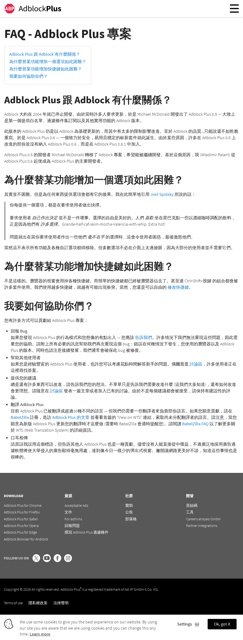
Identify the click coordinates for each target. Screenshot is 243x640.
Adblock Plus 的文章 (70, 417)
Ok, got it (222, 624)
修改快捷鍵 (178, 287)
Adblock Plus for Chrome (23, 505)
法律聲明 (61, 602)
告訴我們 (143, 337)
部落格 (131, 519)
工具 (190, 512)
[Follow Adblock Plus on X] (36, 560)
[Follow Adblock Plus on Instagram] (68, 560)
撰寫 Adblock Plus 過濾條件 (86, 532)
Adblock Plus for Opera (21, 525)
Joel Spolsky (161, 194)
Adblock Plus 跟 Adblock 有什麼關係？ (44, 54)
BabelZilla (20, 417)
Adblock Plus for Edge (20, 532)
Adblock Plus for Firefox (22, 512)
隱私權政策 (37, 602)
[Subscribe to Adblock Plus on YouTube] (47, 560)
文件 (68, 512)
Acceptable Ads (76, 505)
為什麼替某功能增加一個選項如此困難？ (47, 61)
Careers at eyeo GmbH (203, 519)
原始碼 (191, 505)
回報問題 (72, 525)
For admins (73, 519)
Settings (186, 624)
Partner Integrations (201, 525)
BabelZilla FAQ (195, 423)
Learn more (40, 634)
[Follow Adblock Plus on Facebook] (57, 560)
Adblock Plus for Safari (21, 519)
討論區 (196, 364)
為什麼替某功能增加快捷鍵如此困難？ (45, 69)
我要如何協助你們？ (28, 76)
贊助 (129, 505)
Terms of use (13, 602)
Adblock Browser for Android (26, 539)
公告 (129, 512)
